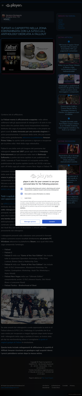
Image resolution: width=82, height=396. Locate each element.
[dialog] (41, 198)
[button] (41, 198)
